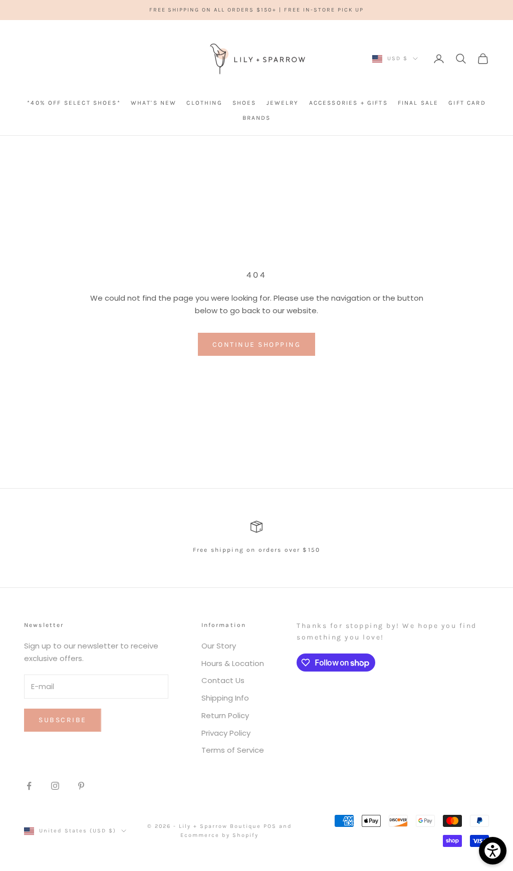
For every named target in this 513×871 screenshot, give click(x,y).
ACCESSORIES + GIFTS (348, 102)
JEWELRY (283, 102)
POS (270, 826)
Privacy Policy (225, 733)
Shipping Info (225, 698)
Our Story (218, 645)
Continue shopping (256, 344)
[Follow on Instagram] (55, 786)
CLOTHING (204, 102)
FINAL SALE (418, 102)
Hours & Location (232, 663)
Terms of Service (232, 750)
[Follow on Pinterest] (81, 786)
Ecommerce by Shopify (219, 835)
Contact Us (222, 680)
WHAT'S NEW (154, 102)
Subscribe (63, 720)
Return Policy (225, 715)
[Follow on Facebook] (29, 786)
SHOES (244, 102)
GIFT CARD (466, 102)
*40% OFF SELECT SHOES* (74, 102)
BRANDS (256, 117)
